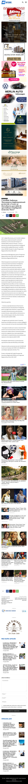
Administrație (4, 198)
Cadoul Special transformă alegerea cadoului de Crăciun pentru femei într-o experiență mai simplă (9, 725)
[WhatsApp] (17, 215)
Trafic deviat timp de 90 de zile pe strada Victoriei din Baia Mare (21, 599)
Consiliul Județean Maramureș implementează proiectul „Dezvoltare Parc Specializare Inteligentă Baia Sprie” (7, 601)
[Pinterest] (14, 215)
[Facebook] (7, 215)
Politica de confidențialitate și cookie (14, 781)
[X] (10, 215)
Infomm (4, 212)
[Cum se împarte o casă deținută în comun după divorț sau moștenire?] (21, 735)
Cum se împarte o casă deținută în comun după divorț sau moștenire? (10, 734)
